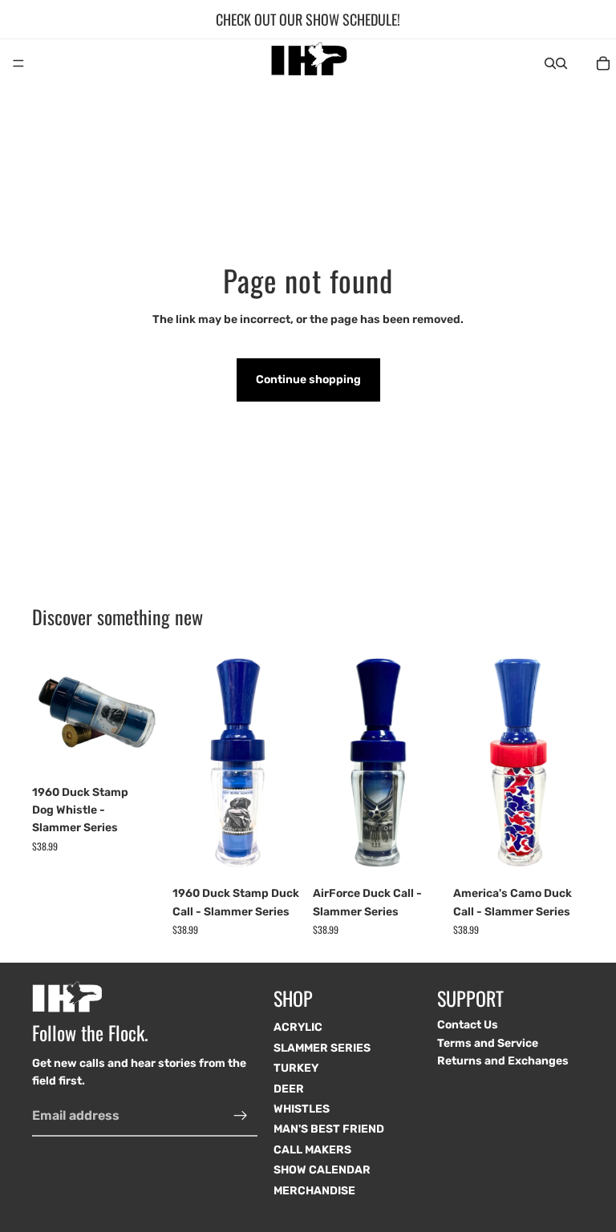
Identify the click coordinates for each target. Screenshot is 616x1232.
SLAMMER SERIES (322, 1048)
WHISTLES (302, 1109)
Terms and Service (487, 1043)
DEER (289, 1089)
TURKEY (296, 1068)
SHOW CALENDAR (322, 1170)
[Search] (550, 63)
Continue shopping (308, 379)
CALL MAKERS (312, 1150)
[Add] (138, 752)
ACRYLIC (298, 1027)
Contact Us (467, 1025)
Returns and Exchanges (503, 1061)
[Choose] (278, 854)
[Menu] (18, 63)
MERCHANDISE (314, 1191)
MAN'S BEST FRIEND (329, 1129)
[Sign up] (240, 1116)
